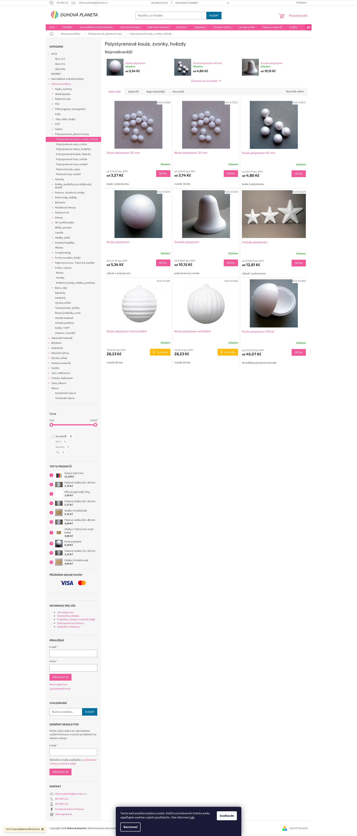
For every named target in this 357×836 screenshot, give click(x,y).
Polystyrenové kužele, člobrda (73, 154)
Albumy (59, 248)
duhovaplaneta (63, 814)
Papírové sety (63, 99)
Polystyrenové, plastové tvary (72, 134)
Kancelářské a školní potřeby (67, 79)
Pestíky (60, 278)
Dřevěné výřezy (60, 353)
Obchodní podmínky (186, 3)
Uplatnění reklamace (68, 627)
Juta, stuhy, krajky (65, 119)
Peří (57, 124)
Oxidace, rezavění (65, 333)
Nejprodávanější (156, 92)
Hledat (214, 15)
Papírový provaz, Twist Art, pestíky (75, 263)
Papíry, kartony (63, 89)
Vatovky (59, 179)
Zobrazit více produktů (204, 80)
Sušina (58, 129)
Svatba (55, 368)
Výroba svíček (63, 303)
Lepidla (59, 233)
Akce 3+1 (60, 64)
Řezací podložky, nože (68, 313)
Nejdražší (133, 92)
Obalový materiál (60, 363)
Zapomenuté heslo (60, 689)
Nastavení (130, 827)
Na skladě (63, 436)
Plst (57, 104)
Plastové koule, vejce (68, 169)
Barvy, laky (61, 288)
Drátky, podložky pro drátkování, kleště (73, 186)
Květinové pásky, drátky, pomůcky (75, 283)
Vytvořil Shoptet (299, 828)
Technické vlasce (65, 398)
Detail (163, 173)
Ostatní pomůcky (64, 323)
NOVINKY (56, 74)
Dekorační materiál (61, 338)
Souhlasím (227, 816)
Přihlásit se (60, 677)
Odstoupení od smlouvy (70, 623)
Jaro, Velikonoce (60, 373)
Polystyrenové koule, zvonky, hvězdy (77, 139)
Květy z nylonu (63, 268)
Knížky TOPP (62, 328)
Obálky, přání (62, 238)
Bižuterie (60, 202)
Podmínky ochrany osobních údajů (76, 619)
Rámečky (60, 293)
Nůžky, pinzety (63, 228)
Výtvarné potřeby (61, 84)
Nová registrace (58, 684)
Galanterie (57, 348)
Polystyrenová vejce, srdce (71, 144)
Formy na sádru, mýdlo (68, 258)
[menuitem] (52, 27)
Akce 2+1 (60, 59)
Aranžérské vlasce (65, 393)
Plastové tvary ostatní (68, 174)
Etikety (59, 218)
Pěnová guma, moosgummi (70, 109)
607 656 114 (61, 799)
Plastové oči (62, 213)
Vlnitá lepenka (63, 94)
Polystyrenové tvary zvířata (71, 159)
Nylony (60, 273)
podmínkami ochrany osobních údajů (73, 762)
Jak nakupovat (159, 3)
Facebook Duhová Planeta (69, 809)
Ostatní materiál (64, 318)
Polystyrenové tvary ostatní (71, 164)
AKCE (54, 54)
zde (192, 817)
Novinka (62, 447)
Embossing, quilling (66, 197)
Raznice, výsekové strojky (70, 193)
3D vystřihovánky (64, 222)
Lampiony (60, 298)
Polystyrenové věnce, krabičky (73, 149)
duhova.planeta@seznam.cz (71, 794)
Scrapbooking (63, 253)
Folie (58, 114)
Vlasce (55, 388)
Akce (61, 442)
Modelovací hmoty (65, 208)
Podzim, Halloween (62, 378)
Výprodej (60, 69)
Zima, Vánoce (58, 383)
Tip (60, 452)
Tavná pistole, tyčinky (67, 308)
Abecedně (178, 92)
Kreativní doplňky (65, 243)
